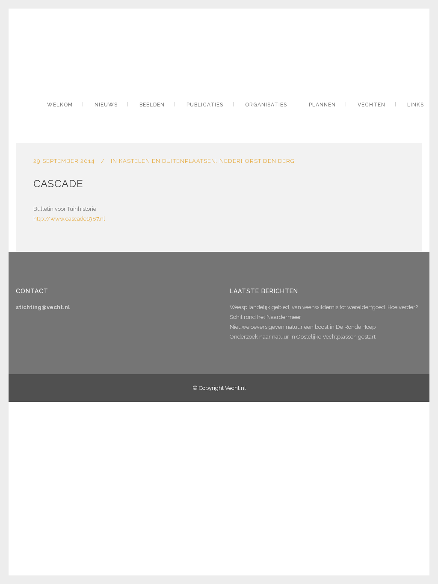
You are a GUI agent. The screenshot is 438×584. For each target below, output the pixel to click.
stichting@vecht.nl (43, 307)
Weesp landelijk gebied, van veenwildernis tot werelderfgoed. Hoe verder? (324, 307)
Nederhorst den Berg (257, 161)
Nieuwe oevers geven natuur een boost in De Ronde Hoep (303, 327)
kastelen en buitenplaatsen (167, 161)
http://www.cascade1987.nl (69, 218)
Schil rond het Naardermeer (265, 317)
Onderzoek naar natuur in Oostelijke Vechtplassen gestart (303, 336)
